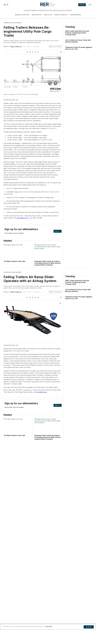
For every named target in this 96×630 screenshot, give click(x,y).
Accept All (88, 626)
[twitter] (32, 52)
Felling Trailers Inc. (16, 46)
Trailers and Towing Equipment (12, 22)
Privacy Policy (49, 626)
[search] (7, 5)
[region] (48, 627)
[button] (5, 5)
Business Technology (61, 14)
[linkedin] (30, 52)
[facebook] (27, 52)
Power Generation (75, 14)
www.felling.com (22, 218)
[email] (38, 52)
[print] (61, 52)
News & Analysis (36, 14)
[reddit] (35, 52)
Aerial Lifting (48, 14)
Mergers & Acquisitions (22, 14)
